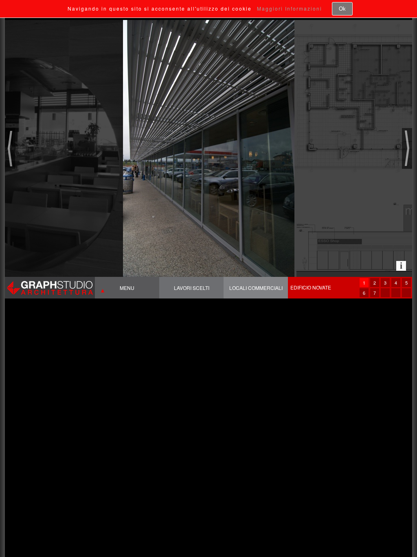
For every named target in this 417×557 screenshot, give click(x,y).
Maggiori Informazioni (289, 8)
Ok (342, 9)
